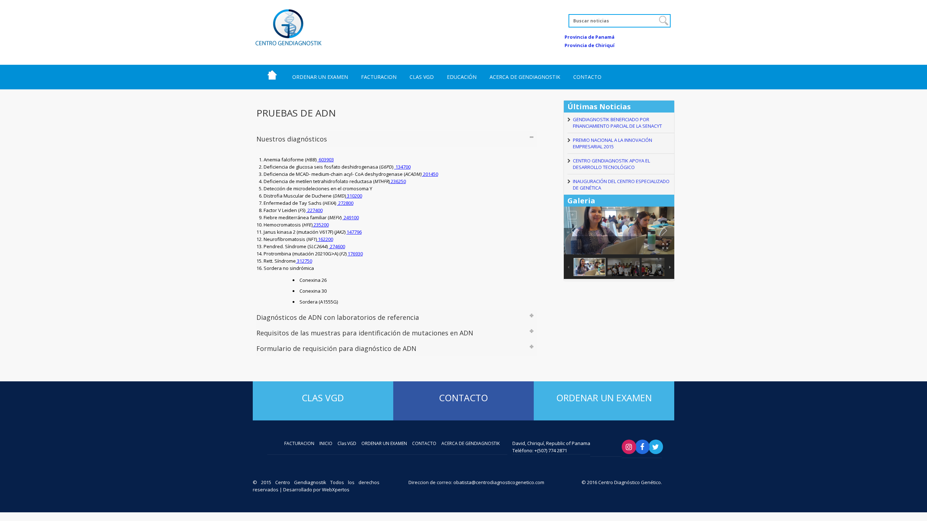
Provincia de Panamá (589, 37)
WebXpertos (335, 489)
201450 (430, 174)
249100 (351, 217)
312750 (304, 261)
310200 (354, 195)
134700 (402, 167)
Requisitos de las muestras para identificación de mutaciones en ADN (364, 333)
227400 (314, 210)
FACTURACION (379, 76)
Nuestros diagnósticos (291, 139)
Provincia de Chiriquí (589, 45)
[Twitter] (656, 447)
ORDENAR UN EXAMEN (320, 76)
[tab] (397, 139)
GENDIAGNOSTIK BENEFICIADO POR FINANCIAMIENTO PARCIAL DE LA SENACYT (617, 122)
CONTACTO (587, 76)
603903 (326, 159)
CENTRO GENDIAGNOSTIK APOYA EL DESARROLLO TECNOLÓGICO (611, 163)
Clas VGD (323, 397)
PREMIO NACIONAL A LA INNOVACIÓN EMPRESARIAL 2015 (612, 143)
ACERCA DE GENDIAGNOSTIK (525, 76)
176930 (355, 253)
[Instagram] (629, 447)
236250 (398, 181)
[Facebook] (642, 447)
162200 (325, 239)
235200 (321, 224)
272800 (345, 203)
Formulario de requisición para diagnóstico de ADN (336, 348)
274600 (337, 246)
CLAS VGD (422, 76)
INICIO (272, 75)
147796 (354, 232)
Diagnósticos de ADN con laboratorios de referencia (337, 317)
